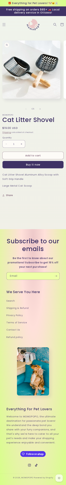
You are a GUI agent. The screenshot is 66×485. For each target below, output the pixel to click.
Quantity (7, 137)
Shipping (6, 132)
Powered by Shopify (43, 477)
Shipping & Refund (17, 308)
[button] (4, 24)
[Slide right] (40, 108)
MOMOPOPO (27, 477)
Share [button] (9, 195)
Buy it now (33, 164)
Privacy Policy (14, 315)
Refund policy (14, 337)
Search (10, 300)
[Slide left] (25, 108)
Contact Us (13, 329)
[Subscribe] (55, 276)
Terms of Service (16, 322)
